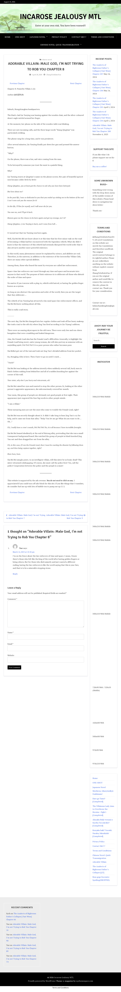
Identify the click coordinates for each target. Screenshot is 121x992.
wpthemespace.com (84, 981)
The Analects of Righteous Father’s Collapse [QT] (101, 869)
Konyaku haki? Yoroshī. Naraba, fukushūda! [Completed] (102, 833)
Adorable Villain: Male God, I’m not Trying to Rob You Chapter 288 (102, 128)
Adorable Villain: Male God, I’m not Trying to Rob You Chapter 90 (21, 937)
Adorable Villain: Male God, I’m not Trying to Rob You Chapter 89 (21, 948)
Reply (15, 574)
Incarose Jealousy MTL (60, 16)
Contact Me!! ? (79, 37)
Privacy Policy (59, 37)
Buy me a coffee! (100, 166)
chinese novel (47, 59)
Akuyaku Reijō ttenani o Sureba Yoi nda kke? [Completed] (103, 822)
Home (7, 37)
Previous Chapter (17, 83)
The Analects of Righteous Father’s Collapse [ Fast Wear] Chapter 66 (21, 916)
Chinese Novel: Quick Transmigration (59, 44)
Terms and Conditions (102, 37)
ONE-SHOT (20, 37)
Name (10, 632)
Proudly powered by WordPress (41, 981)
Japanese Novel (37, 37)
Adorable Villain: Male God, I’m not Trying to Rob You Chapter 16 (21, 927)
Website (10, 655)
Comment (12, 599)
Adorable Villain (99, 862)
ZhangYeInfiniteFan (53, 74)
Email (10, 644)
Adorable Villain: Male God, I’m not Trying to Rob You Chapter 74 (21, 958)
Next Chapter (76, 83)
